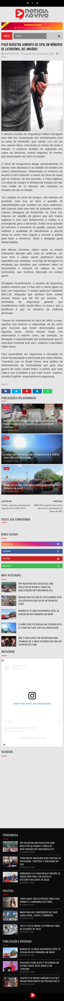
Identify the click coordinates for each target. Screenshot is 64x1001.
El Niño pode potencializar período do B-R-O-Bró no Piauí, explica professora (31, 456)
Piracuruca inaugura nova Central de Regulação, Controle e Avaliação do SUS (40, 861)
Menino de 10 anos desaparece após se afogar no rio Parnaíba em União (32, 486)
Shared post (27, 738)
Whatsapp (7, 566)
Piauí (4, 56)
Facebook (7, 551)
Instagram (7, 544)
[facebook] (32, 3)
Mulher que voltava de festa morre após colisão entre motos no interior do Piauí (40, 600)
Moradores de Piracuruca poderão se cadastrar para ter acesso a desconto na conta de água (40, 876)
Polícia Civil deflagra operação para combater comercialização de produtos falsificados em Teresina (29, 424)
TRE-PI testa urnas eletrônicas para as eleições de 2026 (40, 927)
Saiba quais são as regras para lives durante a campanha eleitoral (40, 900)
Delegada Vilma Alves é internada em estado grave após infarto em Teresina (39, 965)
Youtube (6, 558)
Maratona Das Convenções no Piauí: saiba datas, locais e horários (39, 913)
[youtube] (37, 3)
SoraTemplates (29, 999)
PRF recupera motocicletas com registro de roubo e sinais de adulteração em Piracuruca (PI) (35, 587)
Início (7, 36)
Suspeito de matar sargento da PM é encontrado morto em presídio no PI (40, 979)
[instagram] (27, 3)
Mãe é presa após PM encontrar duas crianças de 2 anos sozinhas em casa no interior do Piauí (40, 641)
